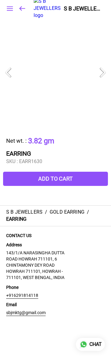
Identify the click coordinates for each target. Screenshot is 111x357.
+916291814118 (22, 295)
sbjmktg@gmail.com (26, 312)
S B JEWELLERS (83, 9)
